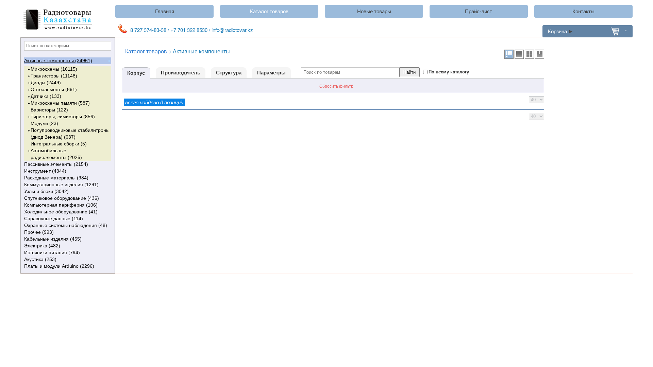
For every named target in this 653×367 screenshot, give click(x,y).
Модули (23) (44, 123)
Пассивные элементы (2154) (56, 164)
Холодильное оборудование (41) (61, 211)
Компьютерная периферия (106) (61, 205)
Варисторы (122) (49, 109)
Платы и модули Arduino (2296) (59, 266)
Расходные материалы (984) (56, 177)
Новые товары (374, 11)
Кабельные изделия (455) (53, 239)
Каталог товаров (269, 11)
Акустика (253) (40, 259)
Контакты (583, 11)
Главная (164, 11)
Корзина (557, 31)
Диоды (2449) (46, 82)
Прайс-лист (478, 11)
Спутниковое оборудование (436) (61, 198)
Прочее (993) (39, 232)
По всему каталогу (449, 72)
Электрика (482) (42, 245)
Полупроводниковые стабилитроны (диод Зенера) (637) (70, 133)
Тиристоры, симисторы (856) (63, 116)
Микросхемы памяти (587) (60, 103)
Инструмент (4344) (45, 171)
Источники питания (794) (52, 252)
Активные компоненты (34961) (58, 60)
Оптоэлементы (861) (54, 89)
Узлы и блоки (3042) (46, 191)
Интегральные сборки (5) (59, 143)
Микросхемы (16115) (54, 69)
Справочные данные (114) (53, 218)
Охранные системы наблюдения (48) (65, 225)
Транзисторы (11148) (54, 75)
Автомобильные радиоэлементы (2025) (56, 154)
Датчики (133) (46, 96)
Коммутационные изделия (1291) (61, 184)
